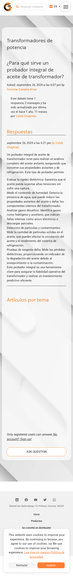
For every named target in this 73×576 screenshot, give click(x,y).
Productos (36, 521)
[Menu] (65, 7)
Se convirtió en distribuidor (36, 527)
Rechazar (22, 565)
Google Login (36, 218)
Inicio (36, 514)
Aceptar (51, 565)
